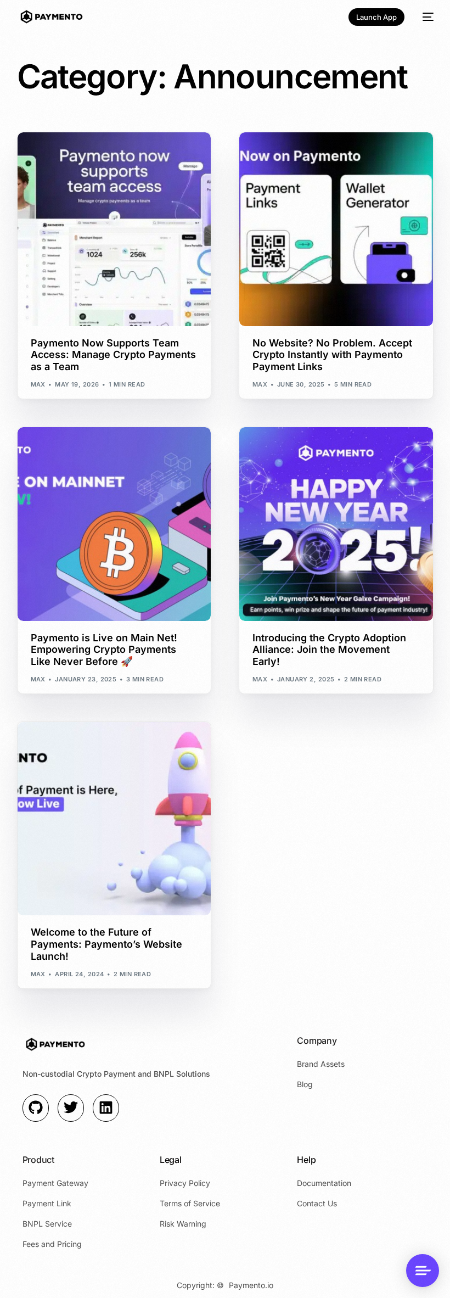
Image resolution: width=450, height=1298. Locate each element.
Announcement (61, 138)
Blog (100, 138)
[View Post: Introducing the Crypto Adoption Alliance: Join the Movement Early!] (336, 524)
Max (38, 384)
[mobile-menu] (424, 17)
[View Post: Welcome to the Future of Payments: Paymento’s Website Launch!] (114, 819)
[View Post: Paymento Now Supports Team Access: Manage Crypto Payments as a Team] (114, 229)
